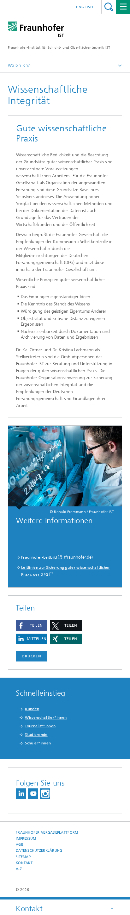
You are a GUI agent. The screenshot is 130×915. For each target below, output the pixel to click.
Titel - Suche (109, 7)
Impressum (26, 839)
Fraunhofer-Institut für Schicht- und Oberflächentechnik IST (59, 47)
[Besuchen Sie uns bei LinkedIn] (21, 793)
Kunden (32, 709)
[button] (31, 625)
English (84, 7)
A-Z (19, 869)
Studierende (36, 734)
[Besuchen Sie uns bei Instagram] (45, 793)
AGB (19, 845)
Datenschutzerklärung (39, 851)
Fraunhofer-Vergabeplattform (47, 832)
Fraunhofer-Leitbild (39, 557)
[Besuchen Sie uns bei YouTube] (33, 793)
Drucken (31, 656)
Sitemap (23, 857)
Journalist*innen (40, 726)
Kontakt (24, 863)
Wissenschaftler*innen (46, 717)
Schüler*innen (38, 743)
